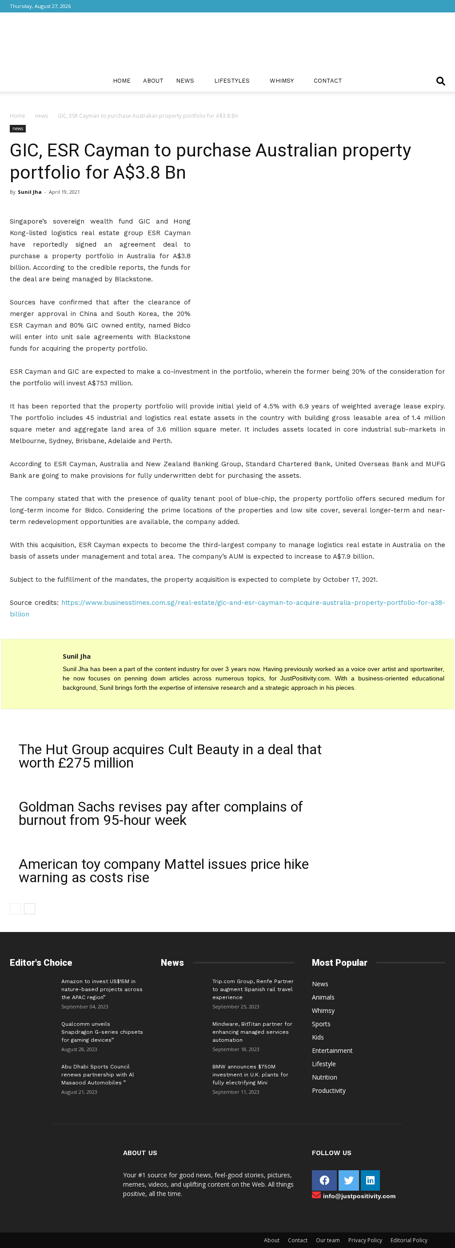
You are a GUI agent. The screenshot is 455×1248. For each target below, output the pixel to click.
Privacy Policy (365, 1240)
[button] (440, 82)
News (185, 80)
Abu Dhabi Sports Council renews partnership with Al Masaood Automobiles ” (97, 1075)
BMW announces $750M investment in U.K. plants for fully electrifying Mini (250, 1075)
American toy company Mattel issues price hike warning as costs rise (164, 871)
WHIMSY (282, 80)
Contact (328, 80)
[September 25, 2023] (183, 990)
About (153, 80)
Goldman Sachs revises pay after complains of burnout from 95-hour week (161, 813)
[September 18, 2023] (183, 1033)
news (41, 116)
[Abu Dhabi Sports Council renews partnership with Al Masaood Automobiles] (32, 1074)
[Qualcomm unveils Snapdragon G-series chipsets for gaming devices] (32, 1033)
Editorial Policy (409, 1240)
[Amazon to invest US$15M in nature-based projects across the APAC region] (32, 990)
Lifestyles (232, 80)
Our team (328, 1240)
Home (122, 80)
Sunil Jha (30, 191)
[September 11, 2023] (183, 1076)
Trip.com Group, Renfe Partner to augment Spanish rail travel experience (253, 989)
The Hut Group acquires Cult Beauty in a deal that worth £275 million (170, 756)
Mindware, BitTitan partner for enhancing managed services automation (252, 1032)
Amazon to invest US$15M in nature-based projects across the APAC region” (102, 989)
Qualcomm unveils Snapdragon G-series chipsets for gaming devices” (102, 1032)
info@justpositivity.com (359, 1196)
